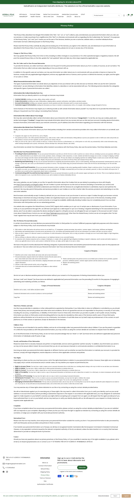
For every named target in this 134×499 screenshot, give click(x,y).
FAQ (45, 481)
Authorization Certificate (45, 484)
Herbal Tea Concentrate (51, 14)
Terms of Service (45, 478)
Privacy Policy (45, 475)
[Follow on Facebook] (3, 472)
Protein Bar (60, 16)
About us (45, 463)
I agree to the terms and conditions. (71, 471)
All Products (23, 14)
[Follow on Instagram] (7, 472)
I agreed (126, 496)
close (2, 2)
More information (103, 496)
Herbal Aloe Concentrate (70, 14)
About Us (77, 16)
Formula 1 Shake (35, 14)
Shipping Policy (45, 472)
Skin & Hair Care (49, 16)
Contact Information (45, 466)
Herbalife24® (23, 16)
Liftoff (83, 14)
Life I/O (69, 16)
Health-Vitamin (35, 16)
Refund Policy (45, 469)
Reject (115, 496)
